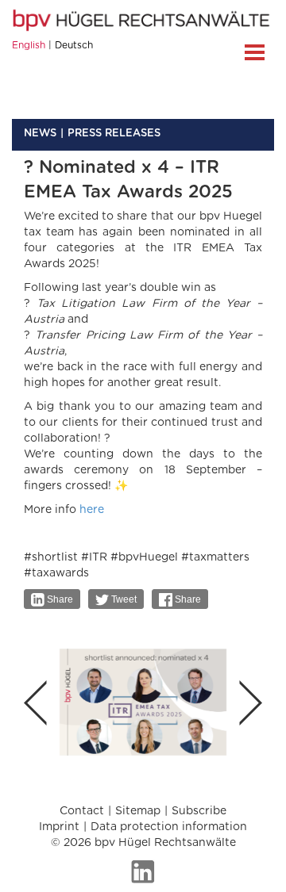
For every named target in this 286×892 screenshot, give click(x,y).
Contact (82, 811)
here (91, 509)
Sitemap (137, 811)
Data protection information (169, 827)
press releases (114, 133)
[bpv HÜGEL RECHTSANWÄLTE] (143, 19)
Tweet (123, 599)
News (40, 133)
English (28, 45)
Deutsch (74, 45)
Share (58, 599)
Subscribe (199, 811)
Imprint (59, 827)
